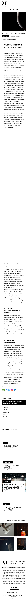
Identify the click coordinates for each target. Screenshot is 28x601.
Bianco (5, 407)
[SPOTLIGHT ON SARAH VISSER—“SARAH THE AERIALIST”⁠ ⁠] (7, 529)
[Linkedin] (15, 390)
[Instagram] (12, 390)
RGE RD (5, 414)
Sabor (5, 417)
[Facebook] (6, 390)
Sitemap (14, 599)
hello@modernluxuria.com (14, 592)
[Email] (3, 390)
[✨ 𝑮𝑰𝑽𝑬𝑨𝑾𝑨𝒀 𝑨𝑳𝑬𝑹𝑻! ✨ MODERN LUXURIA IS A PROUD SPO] (7, 544)
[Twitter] (9, 390)
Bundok (5, 409)
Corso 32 (6, 412)
